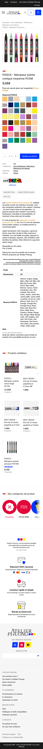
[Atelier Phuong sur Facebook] (28, 644)
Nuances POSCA (10, 95)
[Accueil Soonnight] (14, 13)
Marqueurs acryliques (10, 25)
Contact (37, 5)
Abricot (23, 279)
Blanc (22, 281)
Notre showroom (8, 682)
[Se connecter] (31, 12)
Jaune (28, 294)
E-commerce (7, 697)
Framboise (24, 290)
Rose (34, 306)
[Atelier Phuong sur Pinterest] (21, 644)
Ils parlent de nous (9, 724)
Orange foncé (25, 306)
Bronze (23, 288)
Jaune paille (25, 297)
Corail (35, 288)
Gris (31, 290)
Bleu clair (36, 281)
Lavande (23, 299)
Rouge (30, 312)
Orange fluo (31, 303)
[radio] (4, 99)
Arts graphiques (17, 22)
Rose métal (24, 310)
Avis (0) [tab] (7, 196)
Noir (28, 301)
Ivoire (22, 294)
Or (36, 301)
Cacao (29, 288)
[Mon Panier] (38, 12)
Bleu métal (30, 285)
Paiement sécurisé (9, 715)
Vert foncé (33, 321)
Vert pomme (34, 324)
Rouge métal (29, 315)
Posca (15, 171)
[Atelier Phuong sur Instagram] (15, 644)
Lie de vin (32, 299)
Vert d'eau (28, 319)
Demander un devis (10, 700)
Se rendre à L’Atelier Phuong (29, 2)
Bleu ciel (29, 281)
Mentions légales (9, 734)
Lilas (38, 299)
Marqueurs (28, 22)
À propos (13, 2)
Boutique (5, 22)
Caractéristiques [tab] (26, 192)
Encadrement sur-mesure (12, 694)
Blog (6, 2)
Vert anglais (30, 317)
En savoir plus (21, 550)
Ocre (33, 301)
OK (38, 656)
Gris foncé (31, 292)
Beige (35, 279)
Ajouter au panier (29, 156)
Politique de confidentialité (12, 737)
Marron (23, 301)
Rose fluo (32, 308)
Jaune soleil (35, 297)
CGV (19, 734)
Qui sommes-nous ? (10, 676)
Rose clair (24, 308)
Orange (23, 303)
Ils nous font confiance (11, 727)
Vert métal (24, 324)
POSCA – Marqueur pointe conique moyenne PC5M (14, 27)
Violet (22, 326)
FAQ (4, 709)
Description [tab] (9, 192)
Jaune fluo (35, 294)
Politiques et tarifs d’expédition (14, 712)
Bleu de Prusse (26, 283)
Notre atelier (7, 685)
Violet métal (30, 326)
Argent (29, 279)
